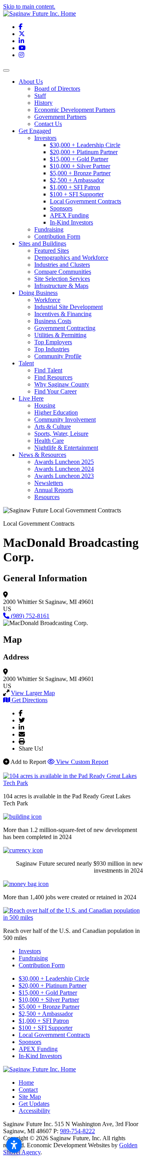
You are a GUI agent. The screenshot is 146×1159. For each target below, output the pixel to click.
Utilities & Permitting (60, 335)
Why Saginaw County (61, 384)
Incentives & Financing (62, 314)
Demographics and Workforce (71, 257)
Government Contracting (64, 328)
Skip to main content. (29, 6)
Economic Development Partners (74, 109)
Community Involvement (65, 419)
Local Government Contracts (85, 201)
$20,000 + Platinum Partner (84, 152)
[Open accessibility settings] (14, 1145)
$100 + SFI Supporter (77, 194)
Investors (45, 138)
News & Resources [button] (42, 454)
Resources (47, 497)
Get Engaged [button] (35, 131)
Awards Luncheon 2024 (64, 468)
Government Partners (60, 116)
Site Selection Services (62, 278)
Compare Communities (62, 271)
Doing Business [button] (38, 292)
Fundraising (48, 229)
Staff (40, 95)
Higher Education (56, 412)
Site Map (30, 1096)
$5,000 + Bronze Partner (80, 173)
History (43, 102)
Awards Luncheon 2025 (64, 461)
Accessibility (34, 1110)
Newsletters (48, 483)
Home (26, 1082)
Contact (28, 1089)
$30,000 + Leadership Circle (85, 145)
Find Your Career (55, 391)
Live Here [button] (31, 398)
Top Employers (53, 342)
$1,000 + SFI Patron (75, 187)
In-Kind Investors (71, 222)
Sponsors (61, 208)
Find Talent (48, 370)
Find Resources (53, 377)
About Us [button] (31, 81)
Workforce (47, 299)
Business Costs (52, 321)
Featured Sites (51, 250)
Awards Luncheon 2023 (64, 476)
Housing (44, 405)
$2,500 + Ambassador (77, 180)
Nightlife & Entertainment (66, 447)
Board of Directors (57, 88)
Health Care (49, 440)
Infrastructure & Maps (61, 285)
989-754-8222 (77, 1131)
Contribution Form (57, 236)
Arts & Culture (52, 426)
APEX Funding (69, 215)
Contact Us (48, 123)
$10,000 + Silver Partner (80, 166)
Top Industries (51, 349)
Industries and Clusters (62, 264)
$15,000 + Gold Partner (79, 159)
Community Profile (57, 356)
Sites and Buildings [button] (42, 243)
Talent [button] (26, 363)
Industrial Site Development (68, 307)
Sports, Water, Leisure (61, 433)
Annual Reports (53, 490)
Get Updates (34, 1103)
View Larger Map (33, 693)
